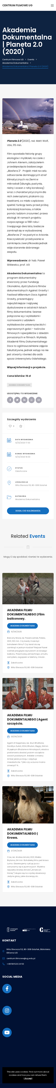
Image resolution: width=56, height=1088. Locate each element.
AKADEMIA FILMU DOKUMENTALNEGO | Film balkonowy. (25, 614)
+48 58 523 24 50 (15, 963)
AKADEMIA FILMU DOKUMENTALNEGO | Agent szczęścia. (27, 719)
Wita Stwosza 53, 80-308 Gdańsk (31, 485)
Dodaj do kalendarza (28, 510)
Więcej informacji (18, 367)
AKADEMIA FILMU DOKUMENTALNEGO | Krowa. (22, 833)
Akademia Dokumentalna (19, 385)
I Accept (28, 1078)
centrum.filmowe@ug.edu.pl (21, 958)
